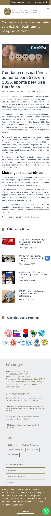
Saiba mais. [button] (18, 505)
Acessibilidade (18, 2)
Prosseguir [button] (25, 511)
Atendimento (7, 92)
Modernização (17, 92)
